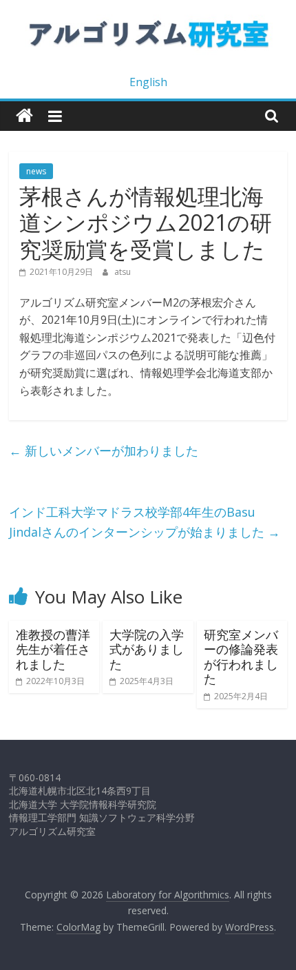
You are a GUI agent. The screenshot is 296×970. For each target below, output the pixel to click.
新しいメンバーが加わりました (103, 450)
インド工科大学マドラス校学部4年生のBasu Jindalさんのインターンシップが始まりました (144, 522)
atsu (122, 272)
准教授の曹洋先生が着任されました (53, 649)
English (148, 82)
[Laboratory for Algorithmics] (24, 116)
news (36, 171)
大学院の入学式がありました (146, 649)
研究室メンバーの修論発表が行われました (241, 657)
